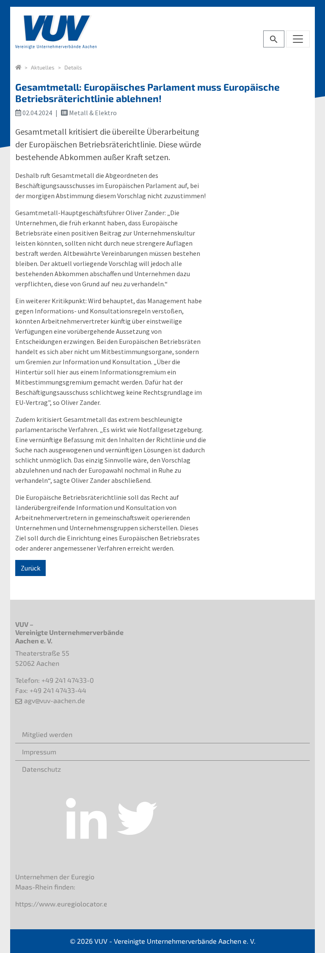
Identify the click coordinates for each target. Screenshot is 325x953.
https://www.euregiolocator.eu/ (65, 904)
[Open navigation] (298, 38)
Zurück (30, 568)
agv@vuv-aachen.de (54, 700)
